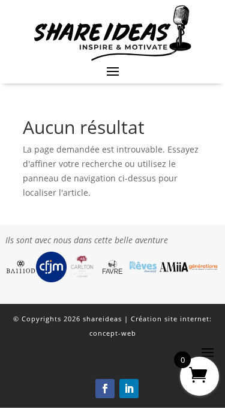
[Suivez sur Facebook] (105, 388)
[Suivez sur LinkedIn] (129, 388)
